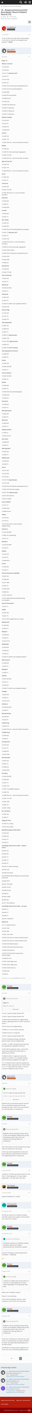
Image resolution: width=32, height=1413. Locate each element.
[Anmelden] (25, 2)
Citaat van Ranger (11, 1089)
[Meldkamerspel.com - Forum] (2, 2)
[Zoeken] (21, 2)
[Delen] (29, 22)
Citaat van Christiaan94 (13, 1239)
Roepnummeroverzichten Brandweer (15, 1376)
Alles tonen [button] (15, 1009)
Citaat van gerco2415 (12, 998)
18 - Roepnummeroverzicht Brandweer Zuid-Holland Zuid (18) (17, 1388)
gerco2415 (16, 978)
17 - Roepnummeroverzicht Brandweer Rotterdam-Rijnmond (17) (17, 1372)
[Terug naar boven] (29, 1410)
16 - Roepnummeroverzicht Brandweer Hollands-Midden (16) (17, 1380)
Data (11, 42)
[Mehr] (29, 34)
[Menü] (29, 2)
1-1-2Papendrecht (10, 1391)
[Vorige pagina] (11, 1358)
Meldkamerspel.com (12, 1410)
